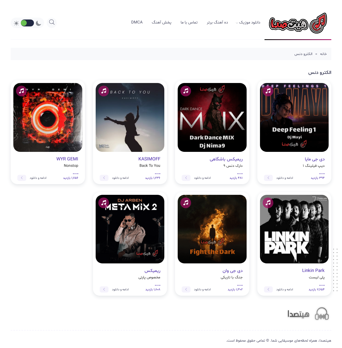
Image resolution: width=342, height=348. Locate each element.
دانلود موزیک (249, 22)
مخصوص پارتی (149, 274)
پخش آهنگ (162, 22)
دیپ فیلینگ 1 (314, 162)
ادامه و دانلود (284, 178)
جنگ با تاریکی (232, 274)
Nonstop (67, 162)
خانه (323, 54)
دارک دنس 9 (226, 162)
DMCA (137, 22)
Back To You (149, 162)
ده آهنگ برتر (217, 22)
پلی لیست (313, 274)
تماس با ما (189, 22)
